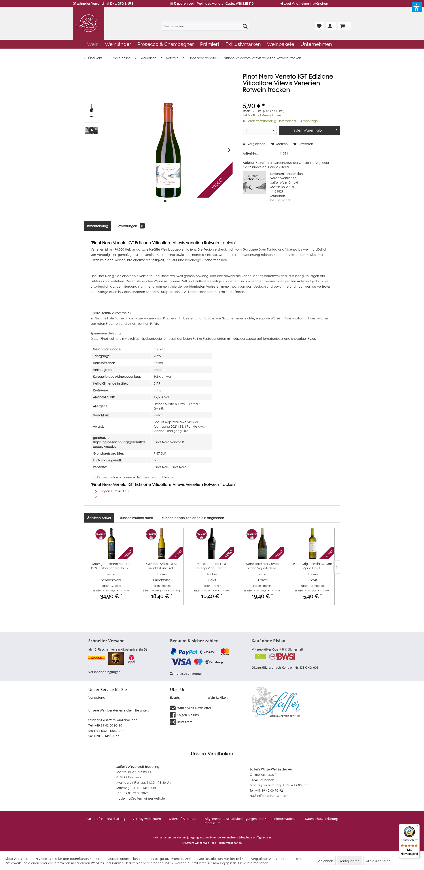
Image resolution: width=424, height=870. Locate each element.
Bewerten (305, 144)
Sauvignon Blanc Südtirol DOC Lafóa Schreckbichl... (111, 565)
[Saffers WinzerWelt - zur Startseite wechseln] (88, 23)
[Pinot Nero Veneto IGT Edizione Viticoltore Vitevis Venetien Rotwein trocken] (91, 130)
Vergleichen (256, 144)
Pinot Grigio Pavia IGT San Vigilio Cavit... (312, 565)
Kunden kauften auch (136, 517)
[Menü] (417, 826)
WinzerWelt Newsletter (193, 708)
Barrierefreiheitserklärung (105, 819)
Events (175, 697)
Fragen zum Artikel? (113, 491)
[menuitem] (206, 26)
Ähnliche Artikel (99, 517)
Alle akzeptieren (378, 861)
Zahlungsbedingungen (187, 673)
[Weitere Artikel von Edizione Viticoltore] (254, 182)
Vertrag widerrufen (147, 819)
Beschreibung (97, 226)
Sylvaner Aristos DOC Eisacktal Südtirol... (161, 565)
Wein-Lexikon (218, 697)
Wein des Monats (210, 3)
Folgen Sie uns (187, 715)
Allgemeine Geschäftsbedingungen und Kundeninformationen (251, 819)
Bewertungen (130, 226)
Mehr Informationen (253, 863)
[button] (417, 7)
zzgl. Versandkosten (268, 115)
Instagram (184, 722)
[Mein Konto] (331, 26)
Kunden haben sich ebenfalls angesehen (193, 517)
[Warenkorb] (344, 26)
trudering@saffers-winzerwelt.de (112, 720)
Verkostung (96, 697)
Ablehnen (325, 861)
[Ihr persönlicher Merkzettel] (319, 26)
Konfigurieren (350, 861)
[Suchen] (245, 26)
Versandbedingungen (104, 672)
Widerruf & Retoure (182, 819)
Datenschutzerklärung (321, 819)
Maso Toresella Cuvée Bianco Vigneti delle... (262, 565)
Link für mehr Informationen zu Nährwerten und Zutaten (133, 477)
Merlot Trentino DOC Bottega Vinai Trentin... (212, 565)
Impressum (212, 823)
